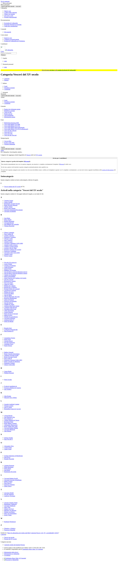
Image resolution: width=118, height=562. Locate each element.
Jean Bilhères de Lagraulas (11, 224)
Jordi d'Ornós (7, 268)
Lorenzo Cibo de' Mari (10, 248)
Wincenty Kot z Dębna (10, 397)
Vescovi (28, 155)
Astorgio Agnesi (8, 200)
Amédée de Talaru (9, 304)
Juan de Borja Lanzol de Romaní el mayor (15, 272)
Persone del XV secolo (10, 539)
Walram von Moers (9, 512)
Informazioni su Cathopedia (11, 554)
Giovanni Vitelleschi (9, 506)
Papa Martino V (8, 418)
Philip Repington (8, 467)
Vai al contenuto (5, 1)
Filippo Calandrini (9, 232)
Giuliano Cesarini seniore (11, 246)
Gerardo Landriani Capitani (11, 404)
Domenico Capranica (10, 237)
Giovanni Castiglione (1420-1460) (13, 243)
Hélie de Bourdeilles (9, 276)
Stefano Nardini (8, 438)
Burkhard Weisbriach (10, 521)
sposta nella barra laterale (7, 6)
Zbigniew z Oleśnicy (10, 528)
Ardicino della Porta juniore (11, 306)
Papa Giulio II (8, 358)
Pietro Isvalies (8, 379)
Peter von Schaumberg (10, 513)
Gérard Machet (8, 415)
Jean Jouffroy (7, 389)
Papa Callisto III (8, 234)
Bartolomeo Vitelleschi (10, 504)
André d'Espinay (8, 267)
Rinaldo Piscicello (9, 459)
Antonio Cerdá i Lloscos (11, 245)
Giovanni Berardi (9, 223)
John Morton (7, 431)
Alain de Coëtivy (8, 284)
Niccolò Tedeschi (9, 494)
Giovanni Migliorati (9, 429)
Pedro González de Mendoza (12, 361)
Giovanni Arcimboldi (10, 211)
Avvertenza (7, 555)
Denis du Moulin (8, 321)
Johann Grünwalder (9, 364)
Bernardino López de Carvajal (12, 409)
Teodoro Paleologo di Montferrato (13, 456)
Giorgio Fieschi (8, 341)
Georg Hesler (7, 371)
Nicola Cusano (8, 256)
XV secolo (39, 155)
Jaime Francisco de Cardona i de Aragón (15, 278)
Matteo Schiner (8, 481)
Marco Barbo (7, 219)
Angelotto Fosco (8, 344)
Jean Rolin (7, 470)
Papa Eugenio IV (9, 331)
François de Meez (9, 293)
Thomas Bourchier (9, 226)
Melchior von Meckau (10, 510)
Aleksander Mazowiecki (10, 425)
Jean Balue (7, 218)
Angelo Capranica (9, 235)
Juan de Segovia (8, 303)
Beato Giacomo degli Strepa (12, 354)
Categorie (3, 534)
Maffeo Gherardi (8, 352)
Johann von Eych (9, 509)
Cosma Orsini (8, 447)
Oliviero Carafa (8, 238)
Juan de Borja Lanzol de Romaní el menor (15, 273)
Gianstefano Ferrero (9, 338)
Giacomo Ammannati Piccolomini (13, 210)
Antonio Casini (8, 242)
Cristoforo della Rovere (10, 307)
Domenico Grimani (9, 363)
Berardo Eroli (8, 328)
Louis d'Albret (8, 264)
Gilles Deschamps (9, 310)
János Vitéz (7, 507)
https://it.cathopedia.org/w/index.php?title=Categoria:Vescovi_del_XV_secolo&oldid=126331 (33, 533)
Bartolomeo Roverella (10, 471)
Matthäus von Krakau (10, 270)
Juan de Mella (8, 295)
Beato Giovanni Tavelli (10, 357)
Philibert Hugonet (9, 373)
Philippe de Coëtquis (9, 286)
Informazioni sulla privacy (11, 552)
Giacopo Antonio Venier (10, 502)
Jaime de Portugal (9, 299)
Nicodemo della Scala (10, 309)
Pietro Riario (7, 468)
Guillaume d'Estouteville (11, 329)
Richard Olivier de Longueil (12, 289)
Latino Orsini (7, 449)
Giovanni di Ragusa (9, 318)
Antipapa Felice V (9, 320)
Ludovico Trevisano (9, 496)
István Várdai (7, 515)
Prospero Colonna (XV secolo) (12, 249)
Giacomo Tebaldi (9, 493)
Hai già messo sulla (58, 70)
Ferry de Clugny (8, 282)
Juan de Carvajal (8, 279)
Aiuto (2, 150)
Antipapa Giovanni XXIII (11, 355)
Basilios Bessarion (9, 221)
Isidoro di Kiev (8, 315)
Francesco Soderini (9, 484)
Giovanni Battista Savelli (11, 478)
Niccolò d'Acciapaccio (10, 262)
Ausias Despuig (8, 312)
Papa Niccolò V (8, 439)
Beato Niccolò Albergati (10, 205)
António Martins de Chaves (11, 420)
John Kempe (7, 396)
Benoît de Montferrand (10, 298)
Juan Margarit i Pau (9, 417)
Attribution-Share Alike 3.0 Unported (32, 549)
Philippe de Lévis (9, 292)
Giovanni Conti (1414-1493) (12, 252)
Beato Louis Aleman (9, 208)
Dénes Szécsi (7, 486)
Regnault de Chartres (10, 281)
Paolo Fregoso (8, 345)
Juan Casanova (8, 240)
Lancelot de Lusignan (10, 290)
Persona (27, 161)
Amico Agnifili (8, 202)
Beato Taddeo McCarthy (11, 426)
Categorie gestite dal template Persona (14, 545)
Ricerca (3, 55)
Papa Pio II (7, 457)
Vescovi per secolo (9, 537)
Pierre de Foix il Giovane (11, 313)
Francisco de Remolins (10, 301)
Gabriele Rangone (9, 465)
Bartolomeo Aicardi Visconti (12, 203)
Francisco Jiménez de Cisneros (12, 388)
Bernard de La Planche (10, 287)
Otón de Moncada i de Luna (12, 296)
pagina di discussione (108, 170)
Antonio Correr (8, 254)
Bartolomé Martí (8, 422)
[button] (1, 3)
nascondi (18, 6)
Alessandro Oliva (9, 446)
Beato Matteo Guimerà (10, 423)
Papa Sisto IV (8, 483)
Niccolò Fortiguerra (9, 342)
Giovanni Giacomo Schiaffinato (13, 480)
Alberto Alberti (8, 206)
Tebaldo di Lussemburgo (11, 317)
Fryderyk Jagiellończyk (10, 386)
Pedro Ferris (7, 339)
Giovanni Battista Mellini (11, 428)
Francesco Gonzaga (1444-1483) (13, 360)
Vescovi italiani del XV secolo (12, 186)
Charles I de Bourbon (10, 275)
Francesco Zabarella (9, 530)
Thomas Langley (8, 406)
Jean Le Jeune (8, 407)
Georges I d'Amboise (10, 265)
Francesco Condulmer (10, 251)
